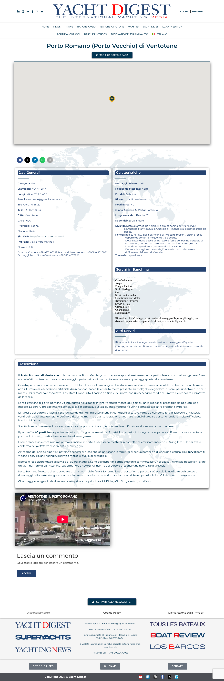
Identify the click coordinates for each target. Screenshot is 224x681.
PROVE (69, 26)
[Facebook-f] (162, 677)
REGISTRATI (198, 11)
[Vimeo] (176, 677)
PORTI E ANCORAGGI (68, 34)
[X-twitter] (169, 677)
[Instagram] (155, 677)
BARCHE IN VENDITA (95, 34)
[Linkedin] (148, 677)
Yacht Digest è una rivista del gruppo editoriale (110, 623)
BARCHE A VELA (86, 26)
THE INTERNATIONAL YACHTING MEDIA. (110, 629)
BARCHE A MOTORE (112, 26)
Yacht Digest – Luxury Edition (162, 26)
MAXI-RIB (133, 26)
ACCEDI (184, 11)
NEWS (57, 26)
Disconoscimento (38, 612)
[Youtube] (140, 677)
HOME (45, 26)
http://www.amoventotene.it (47, 236)
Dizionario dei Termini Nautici (129, 34)
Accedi (26, 573)
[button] (112, 55)
